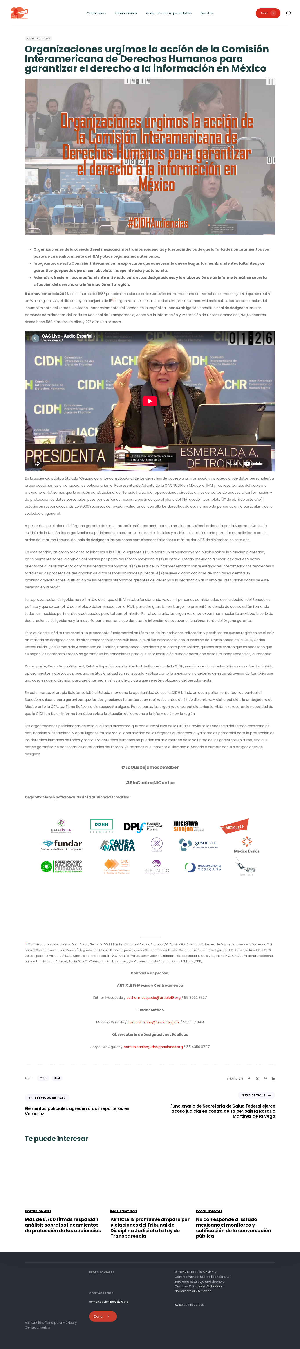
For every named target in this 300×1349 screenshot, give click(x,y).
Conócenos (96, 13)
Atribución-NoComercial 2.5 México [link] (199, 1288)
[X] (257, 1078)
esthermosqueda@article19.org (154, 997)
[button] (288, 13)
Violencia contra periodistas (169, 13)
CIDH (43, 1078)
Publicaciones (126, 13)
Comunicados (38, 38)
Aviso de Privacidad (189, 1304)
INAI (57, 1078)
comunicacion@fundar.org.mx (153, 1022)
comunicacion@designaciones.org (153, 1046)
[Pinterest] (265, 1078)
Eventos (207, 13)
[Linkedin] (273, 1078)
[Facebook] (249, 1078)
